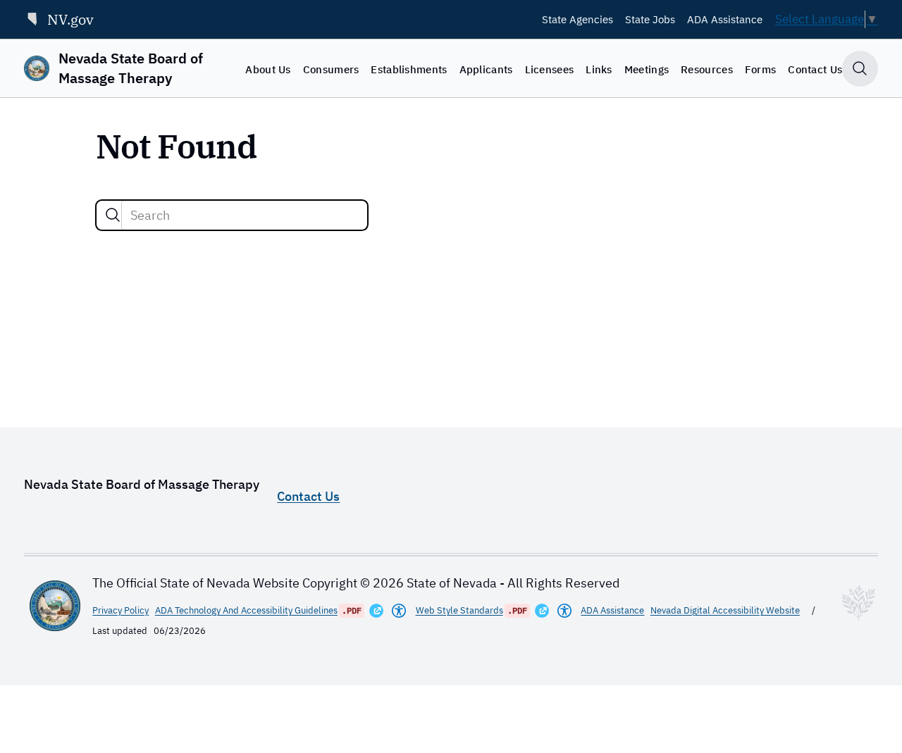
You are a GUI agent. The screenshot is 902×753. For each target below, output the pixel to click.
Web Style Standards (459, 610)
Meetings (646, 69)
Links (599, 69)
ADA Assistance (724, 19)
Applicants (486, 69)
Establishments (409, 69)
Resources (707, 69)
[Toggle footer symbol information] (858, 603)
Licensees (549, 69)
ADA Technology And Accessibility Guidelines (246, 610)
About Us (267, 69)
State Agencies (577, 19)
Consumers (331, 69)
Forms (761, 69)
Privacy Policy (120, 610)
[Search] (112, 214)
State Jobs (650, 19)
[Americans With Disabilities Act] (399, 611)
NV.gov (70, 19)
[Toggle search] (860, 69)
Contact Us (815, 69)
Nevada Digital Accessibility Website (725, 610)
